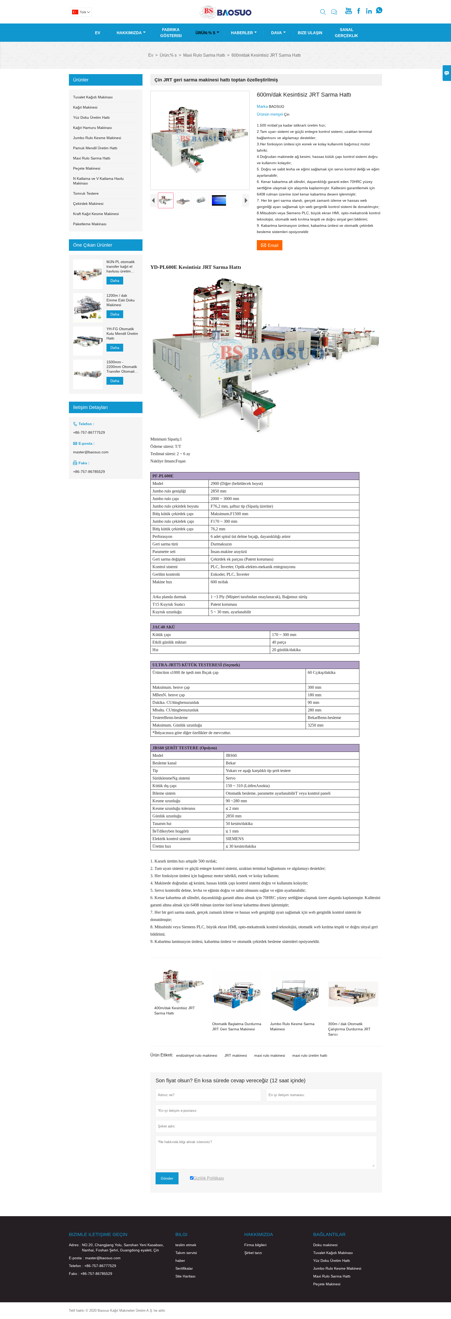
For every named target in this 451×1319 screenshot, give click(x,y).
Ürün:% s (168, 55)
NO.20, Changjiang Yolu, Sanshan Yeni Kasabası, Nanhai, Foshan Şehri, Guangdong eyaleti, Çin (123, 1247)
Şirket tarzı (253, 1253)
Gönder (167, 1178)
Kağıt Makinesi (85, 107)
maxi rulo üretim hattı (309, 1055)
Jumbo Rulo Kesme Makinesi (97, 138)
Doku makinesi (325, 1245)
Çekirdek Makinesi (88, 203)
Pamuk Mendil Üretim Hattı (95, 148)
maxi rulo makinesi (269, 1055)
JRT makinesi (235, 1055)
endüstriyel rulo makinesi (196, 1055)
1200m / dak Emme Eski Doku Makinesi (120, 300)
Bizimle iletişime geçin (98, 1234)
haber (180, 1260)
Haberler (242, 33)
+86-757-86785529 (89, 472)
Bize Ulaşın (310, 33)
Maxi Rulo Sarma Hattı (204, 55)
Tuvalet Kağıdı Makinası (93, 97)
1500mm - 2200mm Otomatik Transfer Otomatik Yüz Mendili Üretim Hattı (122, 367)
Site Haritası (185, 1276)
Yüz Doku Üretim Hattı (91, 117)
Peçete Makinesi (86, 168)
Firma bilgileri (255, 1245)
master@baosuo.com (91, 452)
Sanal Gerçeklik (346, 32)
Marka (263, 106)
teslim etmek (185, 1245)
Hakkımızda (129, 33)
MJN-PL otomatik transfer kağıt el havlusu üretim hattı (120, 267)
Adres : (75, 1245)
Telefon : (76, 1266)
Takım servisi (186, 1253)
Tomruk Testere (86, 193)
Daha (114, 280)
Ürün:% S (205, 33)
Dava (276, 33)
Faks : (74, 1274)
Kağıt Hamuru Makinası (92, 128)
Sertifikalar (184, 1268)
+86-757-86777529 (89, 432)
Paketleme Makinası (89, 224)
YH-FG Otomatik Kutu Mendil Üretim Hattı (122, 333)
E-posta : (76, 1258)
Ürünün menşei (270, 114)
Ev (97, 33)
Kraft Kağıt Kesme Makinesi (96, 214)
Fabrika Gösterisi (171, 32)
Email (269, 245)
